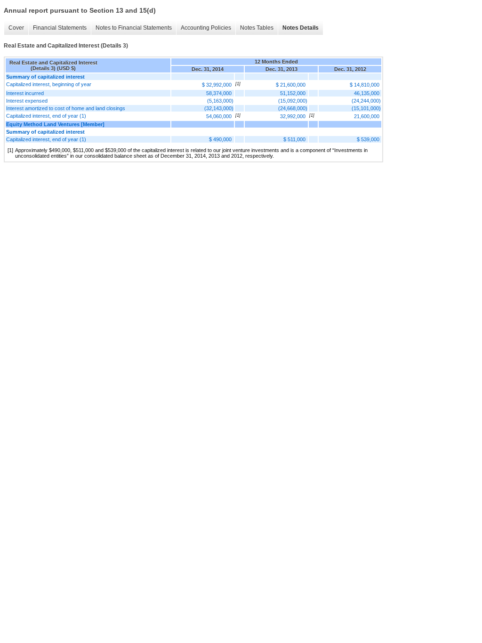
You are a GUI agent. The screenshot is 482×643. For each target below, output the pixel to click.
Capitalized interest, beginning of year (48, 84)
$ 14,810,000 (364, 85)
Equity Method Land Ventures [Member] (55, 124)
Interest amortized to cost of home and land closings (65, 108)
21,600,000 (366, 116)
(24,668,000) (292, 108)
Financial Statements (60, 27)
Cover (16, 27)
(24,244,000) (366, 101)
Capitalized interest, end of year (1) (46, 116)
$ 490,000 (220, 139)
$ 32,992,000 (217, 85)
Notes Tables (256, 27)
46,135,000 (366, 93)
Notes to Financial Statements (134, 27)
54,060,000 (219, 116)
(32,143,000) (218, 108)
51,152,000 (292, 93)
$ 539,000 (368, 139)
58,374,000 (219, 93)
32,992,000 (292, 116)
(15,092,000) (292, 101)
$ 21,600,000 (290, 85)
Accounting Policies (206, 27)
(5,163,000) (220, 101)
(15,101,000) (366, 108)
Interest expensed (27, 101)
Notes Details (300, 27)
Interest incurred (25, 93)
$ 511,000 (294, 139)
